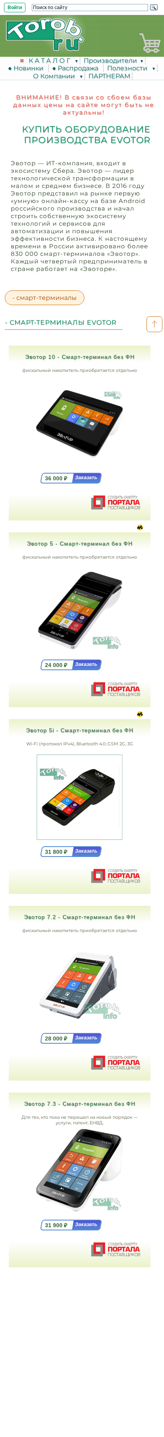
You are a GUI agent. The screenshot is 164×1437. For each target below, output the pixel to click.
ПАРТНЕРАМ (109, 76)
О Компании (54, 76)
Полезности (128, 68)
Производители (110, 60)
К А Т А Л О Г (50, 60)
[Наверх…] (154, 324)
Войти (15, 7)
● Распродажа (77, 68)
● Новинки (27, 68)
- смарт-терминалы (44, 298)
